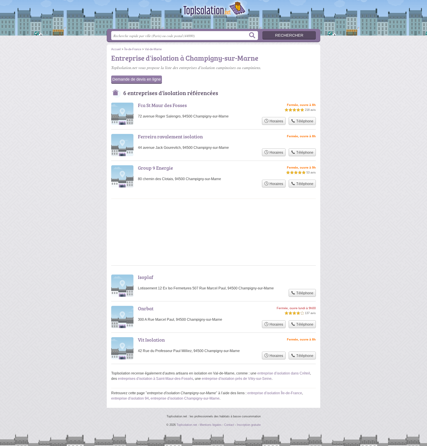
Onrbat (145, 308)
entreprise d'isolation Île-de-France (274, 393)
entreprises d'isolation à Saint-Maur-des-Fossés (155, 378)
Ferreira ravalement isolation (170, 136)
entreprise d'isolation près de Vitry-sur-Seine (237, 378)
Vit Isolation (151, 339)
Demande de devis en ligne (136, 79)
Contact (229, 424)
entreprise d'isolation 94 (130, 398)
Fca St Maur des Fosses (162, 105)
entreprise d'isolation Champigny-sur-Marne (185, 398)
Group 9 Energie (155, 167)
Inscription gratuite (249, 424)
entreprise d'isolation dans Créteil (283, 373)
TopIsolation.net (213, 16)
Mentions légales (211, 424)
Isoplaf (145, 277)
